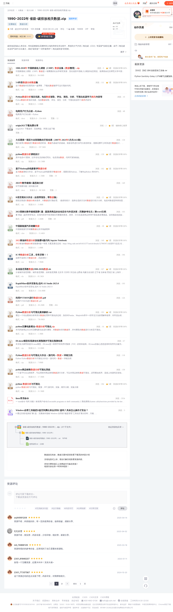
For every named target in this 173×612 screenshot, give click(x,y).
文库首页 (10, 10)
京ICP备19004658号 (44, 604)
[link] (10, 10)
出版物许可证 (86, 608)
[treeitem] (69, 435)
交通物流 (12, 24)
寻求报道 (65, 601)
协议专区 (75, 601)
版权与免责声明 (65, 608)
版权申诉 (73, 18)
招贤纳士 (46, 601)
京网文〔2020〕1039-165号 (64, 604)
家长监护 (123, 604)
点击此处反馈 (140, 96)
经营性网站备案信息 (83, 604)
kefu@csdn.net (109, 601)
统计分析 (30, 10)
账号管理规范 (53, 608)
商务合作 (56, 601)
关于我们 (36, 601)
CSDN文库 (93, 597)
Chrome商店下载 (164, 604)
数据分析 (23, 24)
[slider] (20, 508)
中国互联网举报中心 (149, 604)
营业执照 (95, 608)
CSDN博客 (104, 597)
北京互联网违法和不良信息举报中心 (105, 604)
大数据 (20, 10)
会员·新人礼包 (131, 3)
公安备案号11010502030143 (24, 604)
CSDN (84, 597)
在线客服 (124, 601)
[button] (123, 52)
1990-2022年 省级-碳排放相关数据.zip (37, 19)
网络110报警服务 (134, 604)
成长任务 (153, 3)
